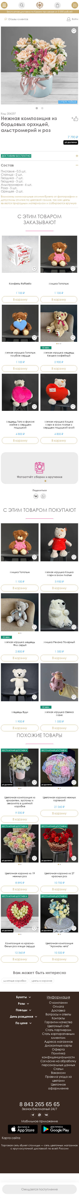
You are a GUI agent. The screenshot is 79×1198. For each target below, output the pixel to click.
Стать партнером (58, 1030)
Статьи (58, 1069)
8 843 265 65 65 (39, 1104)
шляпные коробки (14, 980)
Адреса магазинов (58, 1041)
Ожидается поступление (39, 1189)
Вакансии (58, 1073)
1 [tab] (37, 108)
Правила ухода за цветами (58, 1078)
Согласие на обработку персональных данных (58, 1063)
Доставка (58, 1010)
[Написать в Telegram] (32, 1114)
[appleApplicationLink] (23, 1129)
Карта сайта (11, 1138)
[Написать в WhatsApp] (39, 1114)
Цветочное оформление (58, 1086)
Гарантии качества (58, 1022)
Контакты (58, 1018)
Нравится (75, 118)
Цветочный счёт (58, 1026)
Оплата (58, 1006)
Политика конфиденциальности (58, 1055)
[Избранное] (73, 30)
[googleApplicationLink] (56, 1129)
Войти (75, 19)
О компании (58, 1002)
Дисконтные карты (58, 1045)
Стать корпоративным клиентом (58, 1036)
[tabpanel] (39, 65)
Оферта (58, 1049)
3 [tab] (45, 481)
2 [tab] (42, 108)
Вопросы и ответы (58, 1014)
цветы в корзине (42, 980)
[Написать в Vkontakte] (46, 1114)
